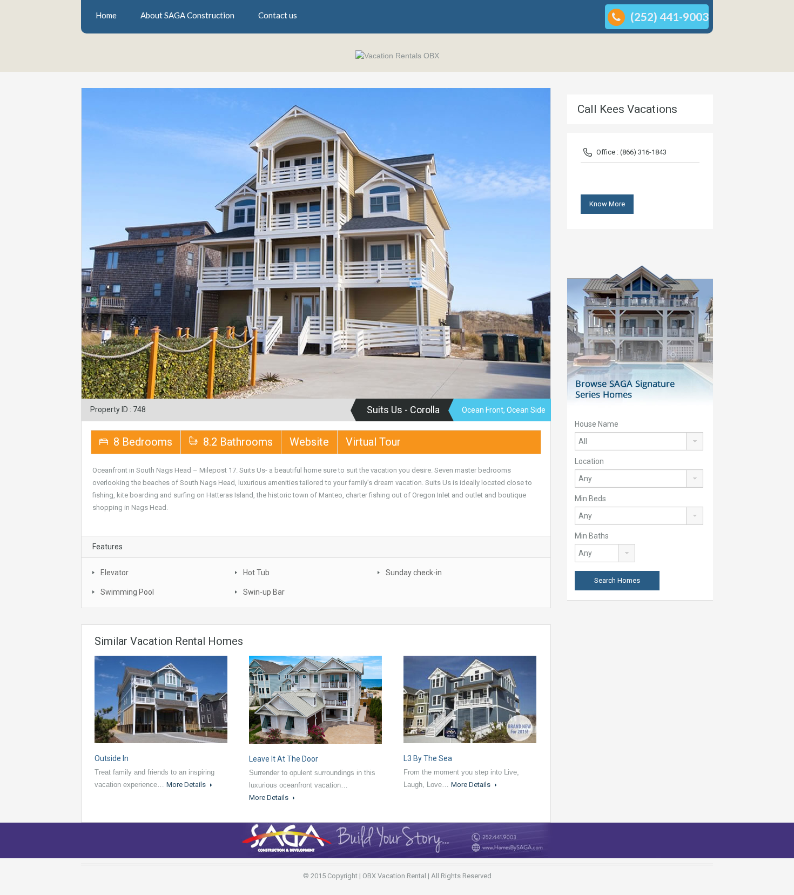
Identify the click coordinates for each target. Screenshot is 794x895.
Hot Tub (256, 572)
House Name (596, 424)
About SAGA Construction (187, 15)
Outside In (112, 758)
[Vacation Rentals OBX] (397, 55)
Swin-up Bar (264, 592)
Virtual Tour (373, 441)
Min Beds (590, 498)
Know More (607, 204)
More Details (186, 784)
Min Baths (592, 535)
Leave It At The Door (283, 759)
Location (589, 461)
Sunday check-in (414, 572)
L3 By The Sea (427, 758)
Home (106, 15)
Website (309, 441)
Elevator (114, 572)
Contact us (277, 15)
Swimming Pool (127, 592)
